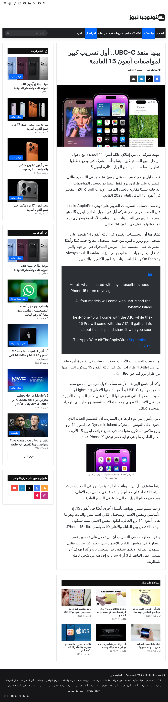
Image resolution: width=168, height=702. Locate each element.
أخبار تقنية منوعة (13, 685)
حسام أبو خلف (152, 70)
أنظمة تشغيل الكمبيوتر (77, 685)
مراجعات (102, 33)
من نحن (70, 691)
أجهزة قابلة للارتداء (109, 685)
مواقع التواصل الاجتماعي (47, 680)
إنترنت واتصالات (68, 680)
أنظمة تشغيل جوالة (122, 680)
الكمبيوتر (94, 685)
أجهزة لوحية (125, 685)
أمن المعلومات (27, 680)
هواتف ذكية (149, 33)
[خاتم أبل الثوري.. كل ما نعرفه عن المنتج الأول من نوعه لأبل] (145, 597)
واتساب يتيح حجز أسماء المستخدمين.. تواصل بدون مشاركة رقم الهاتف (32, 310)
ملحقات (43, 685)
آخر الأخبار (91, 33)
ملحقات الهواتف (30, 685)
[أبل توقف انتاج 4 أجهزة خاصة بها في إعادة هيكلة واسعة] (111, 632)
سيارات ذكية (155, 685)
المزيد (79, 33)
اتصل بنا (80, 691)
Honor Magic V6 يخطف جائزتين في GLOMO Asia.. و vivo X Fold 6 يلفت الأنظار (30, 399)
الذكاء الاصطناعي (133, 33)
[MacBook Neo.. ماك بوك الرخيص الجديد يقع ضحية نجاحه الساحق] (111, 597)
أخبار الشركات (11, 680)
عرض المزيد (28, 456)
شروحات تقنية (116, 33)
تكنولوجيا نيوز (116, 675)
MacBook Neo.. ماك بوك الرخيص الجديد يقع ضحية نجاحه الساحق (111, 611)
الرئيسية (160, 33)
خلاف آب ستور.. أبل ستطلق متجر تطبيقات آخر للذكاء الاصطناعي (78, 647)
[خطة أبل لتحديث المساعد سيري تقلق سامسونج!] (145, 632)
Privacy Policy (93, 691)
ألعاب (135, 685)
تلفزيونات (53, 685)
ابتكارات (144, 685)
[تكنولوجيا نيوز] (147, 17)
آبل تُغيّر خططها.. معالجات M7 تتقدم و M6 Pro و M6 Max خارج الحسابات (28, 355)
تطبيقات (107, 680)
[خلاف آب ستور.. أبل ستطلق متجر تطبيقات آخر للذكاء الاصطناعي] (76, 632)
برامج (62, 685)
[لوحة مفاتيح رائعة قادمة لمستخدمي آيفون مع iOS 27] (76, 597)
